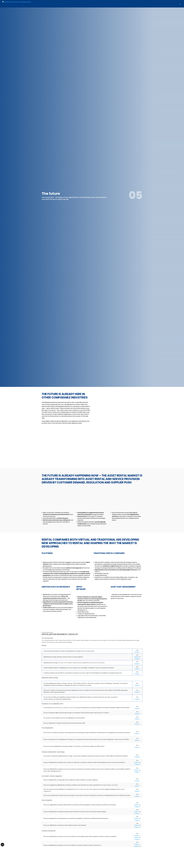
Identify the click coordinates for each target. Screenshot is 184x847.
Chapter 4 (137, 692)
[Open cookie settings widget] (2, 844)
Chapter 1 (136, 657)
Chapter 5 (137, 764)
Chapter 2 (136, 804)
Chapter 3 (137, 652)
